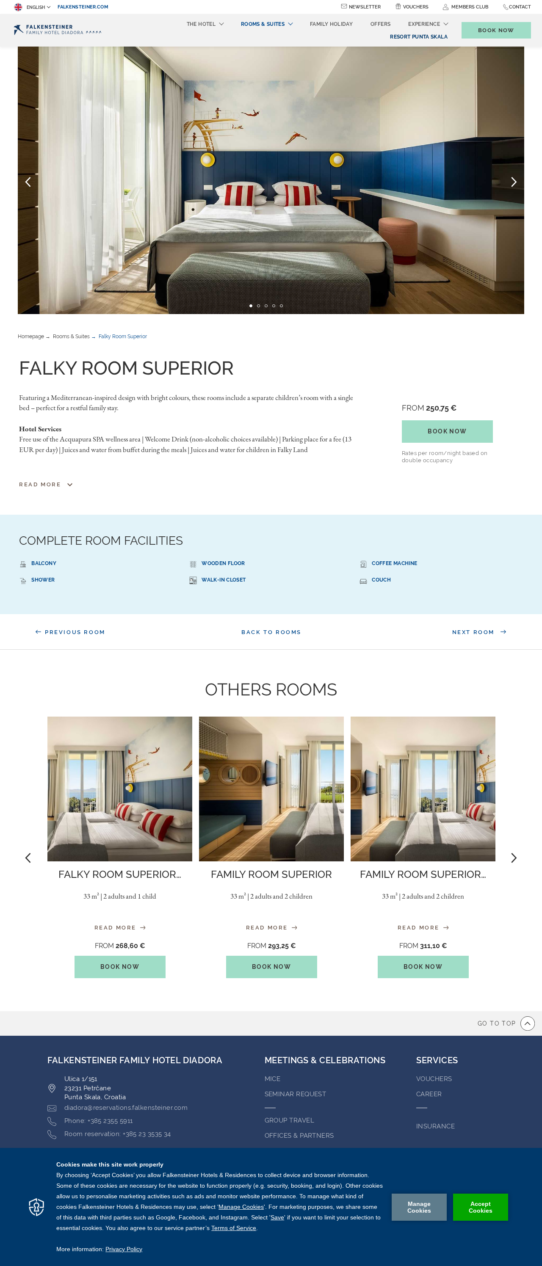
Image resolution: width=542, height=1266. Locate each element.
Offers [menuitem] (380, 24)
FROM (429, 407)
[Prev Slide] (28, 181)
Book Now (447, 431)
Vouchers (416, 7)
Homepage (31, 336)
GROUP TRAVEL (289, 1120)
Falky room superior (119, 874)
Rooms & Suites (71, 336)
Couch (381, 580)
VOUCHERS (434, 1079)
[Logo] (58, 30)
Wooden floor (223, 563)
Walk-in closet (224, 580)
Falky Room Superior (123, 336)
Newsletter (365, 7)
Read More (116, 927)
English (36, 7)
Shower (43, 580)
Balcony (43, 563)
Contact (520, 7)
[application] (271, 1207)
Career (429, 1094)
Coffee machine (394, 563)
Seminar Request (295, 1094)
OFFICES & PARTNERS (299, 1135)
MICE (273, 1079)
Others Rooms (271, 689)
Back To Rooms (271, 632)
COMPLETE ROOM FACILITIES (101, 541)
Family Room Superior (271, 874)
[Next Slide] (514, 181)
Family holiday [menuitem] (331, 24)
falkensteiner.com (83, 7)
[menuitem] (418, 37)
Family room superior (423, 874)
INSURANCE (435, 1126)
